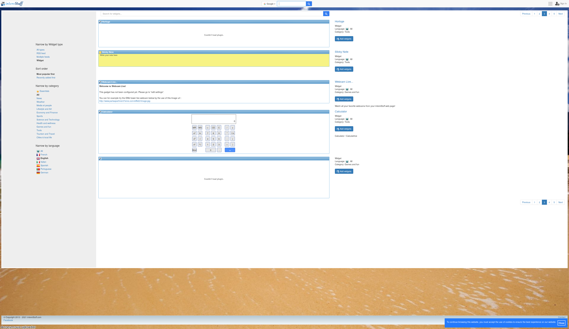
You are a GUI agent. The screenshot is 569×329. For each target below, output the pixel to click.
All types (40, 49)
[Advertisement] (49, 26)
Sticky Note (341, 51)
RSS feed (41, 53)
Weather (41, 101)
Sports (40, 116)
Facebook (8, 320)
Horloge (339, 21)
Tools (39, 130)
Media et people (44, 105)
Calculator (341, 111)
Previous (526, 13)
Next (560, 13)
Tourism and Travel (46, 133)
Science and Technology (48, 119)
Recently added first (46, 77)
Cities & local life (44, 137)
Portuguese (46, 168)
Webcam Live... (344, 81)
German (44, 172)
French (44, 154)
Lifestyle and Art (44, 108)
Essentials (44, 90)
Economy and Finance (47, 112)
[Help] (309, 3)
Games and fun (44, 126)
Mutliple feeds (43, 56)
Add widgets (345, 38)
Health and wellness (46, 123)
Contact (561, 317)
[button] (551, 4)
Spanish (44, 165)
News (39, 98)
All (42, 150)
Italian (43, 161)
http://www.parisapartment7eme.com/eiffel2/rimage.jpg (124, 100)
